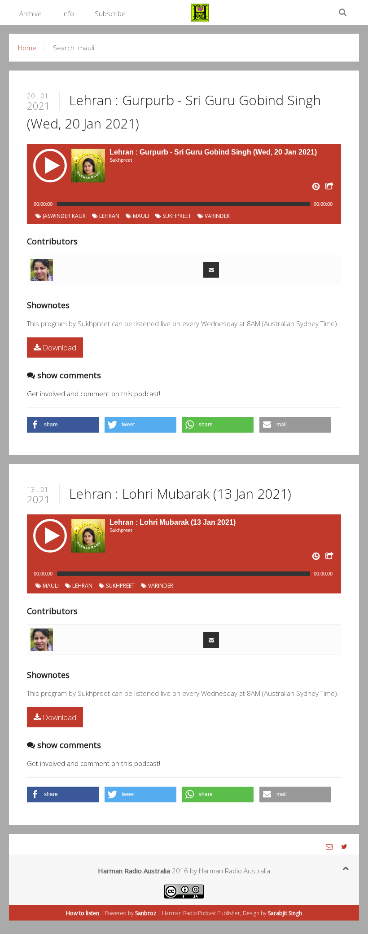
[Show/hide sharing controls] (328, 188)
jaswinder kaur (63, 216)
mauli (140, 216)
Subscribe (110, 13)
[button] (63, 425)
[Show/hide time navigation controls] (315, 188)
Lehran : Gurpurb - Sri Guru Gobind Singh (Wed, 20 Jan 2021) (213, 152)
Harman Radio (179, 913)
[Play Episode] (50, 165)
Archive (30, 13)
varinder (216, 216)
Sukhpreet (176, 216)
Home (27, 47)
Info (68, 13)
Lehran (108, 216)
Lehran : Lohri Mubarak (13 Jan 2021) (180, 493)
